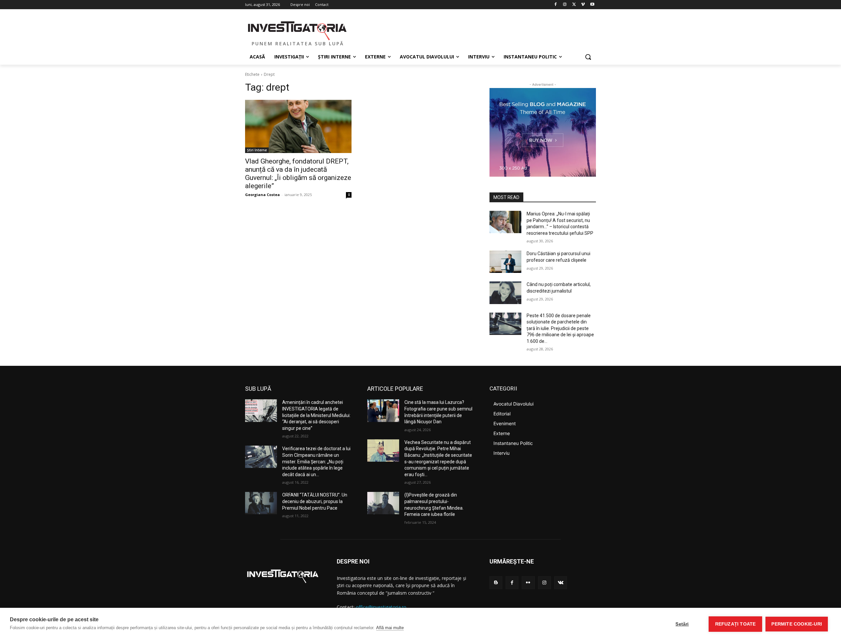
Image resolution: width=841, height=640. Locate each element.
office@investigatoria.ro (381, 607)
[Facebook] (555, 5)
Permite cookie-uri (796, 624)
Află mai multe (390, 627)
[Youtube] (592, 5)
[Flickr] (528, 582)
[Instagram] (565, 5)
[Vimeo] (583, 5)
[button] (588, 57)
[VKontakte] (560, 582)
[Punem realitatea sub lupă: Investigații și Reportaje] (297, 29)
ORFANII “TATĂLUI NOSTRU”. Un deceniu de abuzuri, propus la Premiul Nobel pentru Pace (314, 501)
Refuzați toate (735, 624)
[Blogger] (495, 582)
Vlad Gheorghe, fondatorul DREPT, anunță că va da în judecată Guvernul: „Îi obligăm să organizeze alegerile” (298, 173)
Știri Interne (257, 150)
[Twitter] (574, 5)
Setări (682, 624)
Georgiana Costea (262, 194)
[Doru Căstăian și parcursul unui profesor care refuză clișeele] (505, 262)
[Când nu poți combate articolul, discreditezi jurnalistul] (505, 292)
